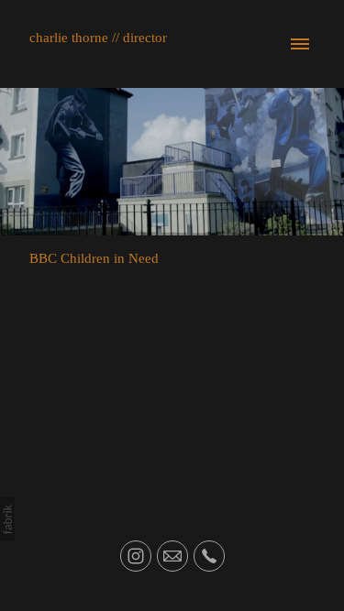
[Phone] (209, 556)
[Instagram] (135, 556)
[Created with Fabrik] (7, 519)
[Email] (172, 556)
